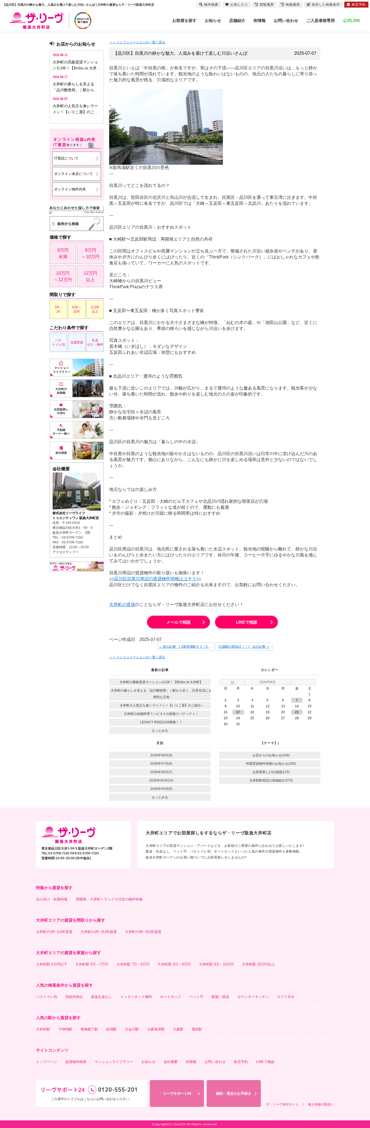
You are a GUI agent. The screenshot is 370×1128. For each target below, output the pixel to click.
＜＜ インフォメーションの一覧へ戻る (137, 42)
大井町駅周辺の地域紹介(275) (271, 780)
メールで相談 (178, 622)
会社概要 (171, 1062)
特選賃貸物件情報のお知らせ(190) (271, 764)
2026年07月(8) (161, 764)
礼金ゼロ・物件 (95, 342)
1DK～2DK (77, 309)
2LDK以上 (95, 309)
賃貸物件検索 (75, 1062)
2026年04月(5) (161, 789)
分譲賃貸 (76, 342)
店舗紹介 (237, 20)
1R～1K (58, 309)
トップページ (46, 1062)
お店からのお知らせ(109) (271, 755)
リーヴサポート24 (177, 1093)
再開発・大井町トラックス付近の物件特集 (109, 899)
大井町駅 (43, 1029)
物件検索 (211, 5)
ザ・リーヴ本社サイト (282, 1104)
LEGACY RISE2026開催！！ (161, 722)
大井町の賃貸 (122, 604)
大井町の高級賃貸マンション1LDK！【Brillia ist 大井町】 (161, 682)
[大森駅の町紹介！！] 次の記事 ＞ (244, 647)
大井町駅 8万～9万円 (174, 964)
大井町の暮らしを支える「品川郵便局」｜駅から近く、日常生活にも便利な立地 (161, 694)
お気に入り (239, 5)
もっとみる (160, 730)
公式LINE (351, 20)
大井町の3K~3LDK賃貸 (143, 932)
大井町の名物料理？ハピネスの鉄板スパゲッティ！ (161, 714)
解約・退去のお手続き (233, 1093)
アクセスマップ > (65, 552)
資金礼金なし (101, 997)
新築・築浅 (220, 997)
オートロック (170, 997)
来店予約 (241, 1062)
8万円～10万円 (90, 253)
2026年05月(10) (161, 780)
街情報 (260, 20)
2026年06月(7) (161, 772)
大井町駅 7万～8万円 (133, 964)
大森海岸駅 (156, 1029)
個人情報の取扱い (321, 1104)
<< (232, 682)
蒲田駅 (197, 1029)
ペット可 (196, 997)
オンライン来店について (73, 174)
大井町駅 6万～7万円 (91, 964)
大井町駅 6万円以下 (51, 964)
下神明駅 (65, 1029)
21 (297, 712)
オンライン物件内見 (70, 189)
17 (238, 712)
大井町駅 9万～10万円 (216, 964)
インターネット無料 (136, 997)
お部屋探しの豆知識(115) (271, 772)
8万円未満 (63, 253)
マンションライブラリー (114, 1062)
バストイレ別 (58, 342)
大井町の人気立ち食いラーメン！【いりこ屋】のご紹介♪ (161, 705)
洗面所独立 (74, 997)
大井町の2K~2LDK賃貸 (98, 932)
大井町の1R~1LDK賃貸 (54, 932)
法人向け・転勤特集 (52, 899)
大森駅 (178, 1029)
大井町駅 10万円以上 (258, 964)
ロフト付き (286, 997)
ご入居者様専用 (320, 20)
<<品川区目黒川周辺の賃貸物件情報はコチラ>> (155, 578)
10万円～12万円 (63, 276)
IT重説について (66, 158)
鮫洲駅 (111, 1029)
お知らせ (213, 20)
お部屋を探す (184, 20)
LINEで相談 (246, 622)
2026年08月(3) (161, 755)
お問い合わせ (286, 20)
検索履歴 (293, 5)
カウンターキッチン (253, 997)
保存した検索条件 (326, 5)
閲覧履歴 (267, 5)
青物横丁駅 (89, 1029)
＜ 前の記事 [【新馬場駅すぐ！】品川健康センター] (187, 647)
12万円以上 (90, 276)
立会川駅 (132, 1029)
